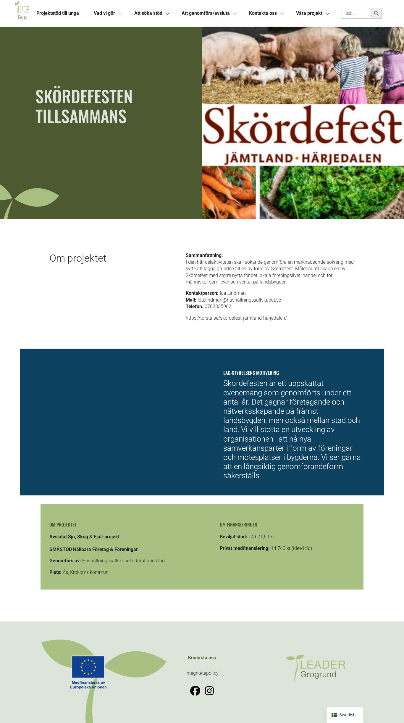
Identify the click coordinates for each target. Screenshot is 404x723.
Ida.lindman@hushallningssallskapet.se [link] (239, 300)
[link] (22, 13)
